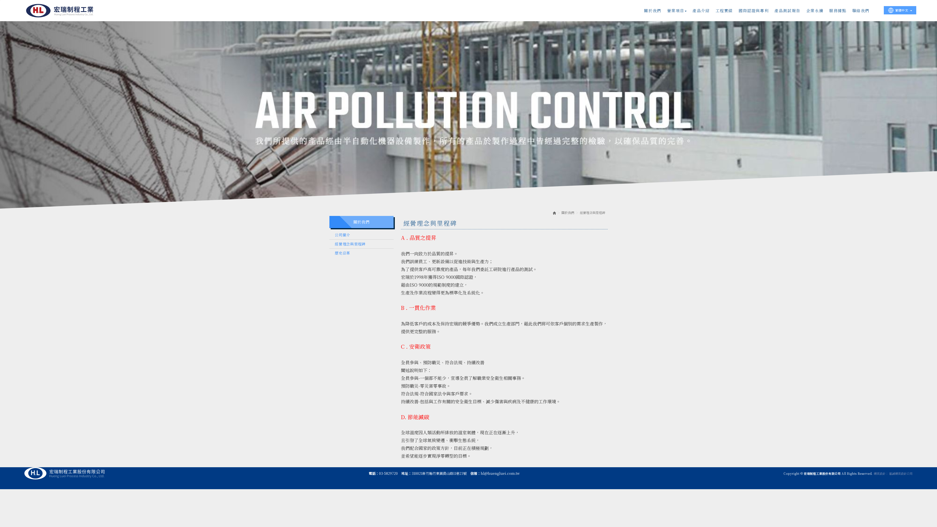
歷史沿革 (342, 252)
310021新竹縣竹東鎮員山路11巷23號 (439, 473)
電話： (374, 473)
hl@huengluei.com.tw (500, 473)
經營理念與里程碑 (350, 243)
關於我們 (567, 212)
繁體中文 (901, 10)
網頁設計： (881, 473)
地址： (406, 473)
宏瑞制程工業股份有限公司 (59, 10)
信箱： (475, 473)
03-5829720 (388, 473)
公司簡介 (342, 234)
